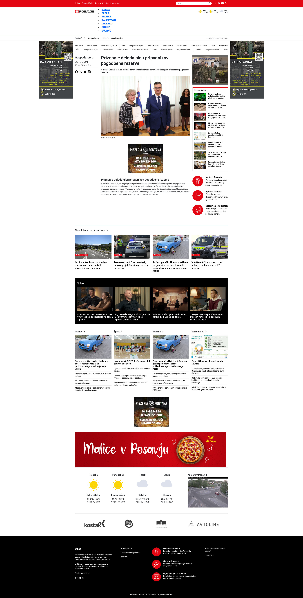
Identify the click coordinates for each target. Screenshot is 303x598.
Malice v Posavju (81, 3)
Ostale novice (117, 38)
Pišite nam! (209, 555)
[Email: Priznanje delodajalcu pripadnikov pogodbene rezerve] (85, 71)
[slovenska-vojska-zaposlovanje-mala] (210, 70)
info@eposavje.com (102, 559)
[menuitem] (105, 9)
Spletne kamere (95, 3)
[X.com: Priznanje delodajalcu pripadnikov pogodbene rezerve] (80, 71)
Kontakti (124, 557)
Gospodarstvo (94, 38)
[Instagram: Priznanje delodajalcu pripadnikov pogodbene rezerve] (89, 71)
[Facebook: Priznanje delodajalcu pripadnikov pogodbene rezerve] (76, 71)
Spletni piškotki (126, 548)
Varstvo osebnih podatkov (130, 553)
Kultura (106, 38)
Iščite (209, 3)
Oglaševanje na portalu (111, 3)
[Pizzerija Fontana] (145, 158)
